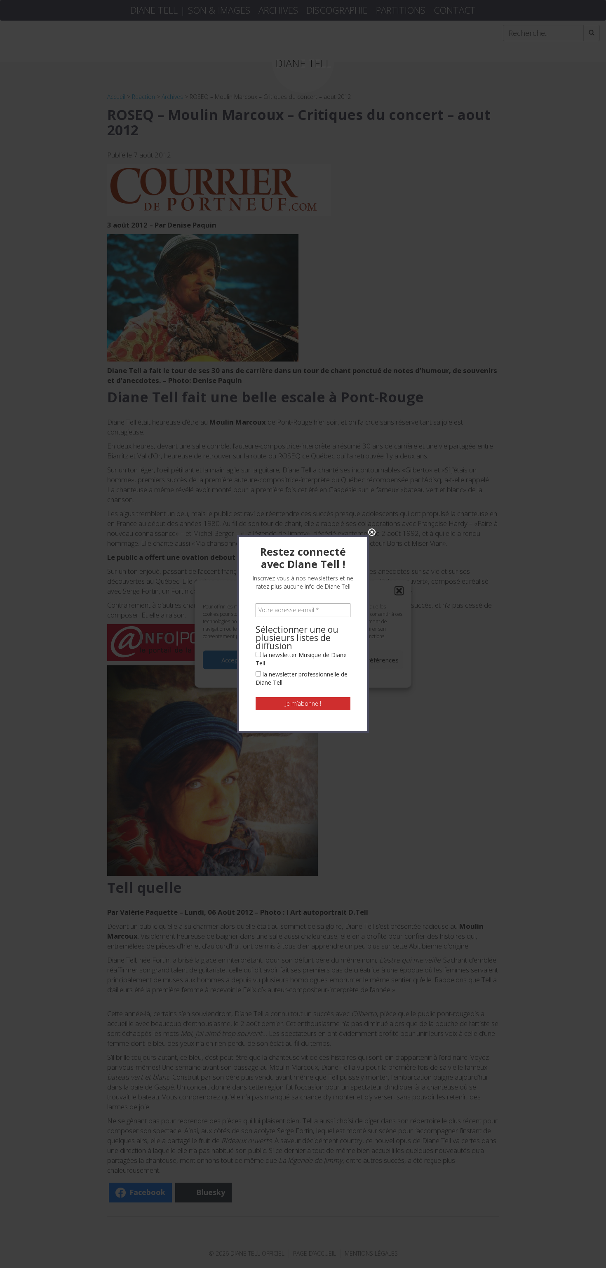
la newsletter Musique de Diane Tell (301, 659)
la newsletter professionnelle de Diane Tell (302, 678)
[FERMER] (372, 532)
